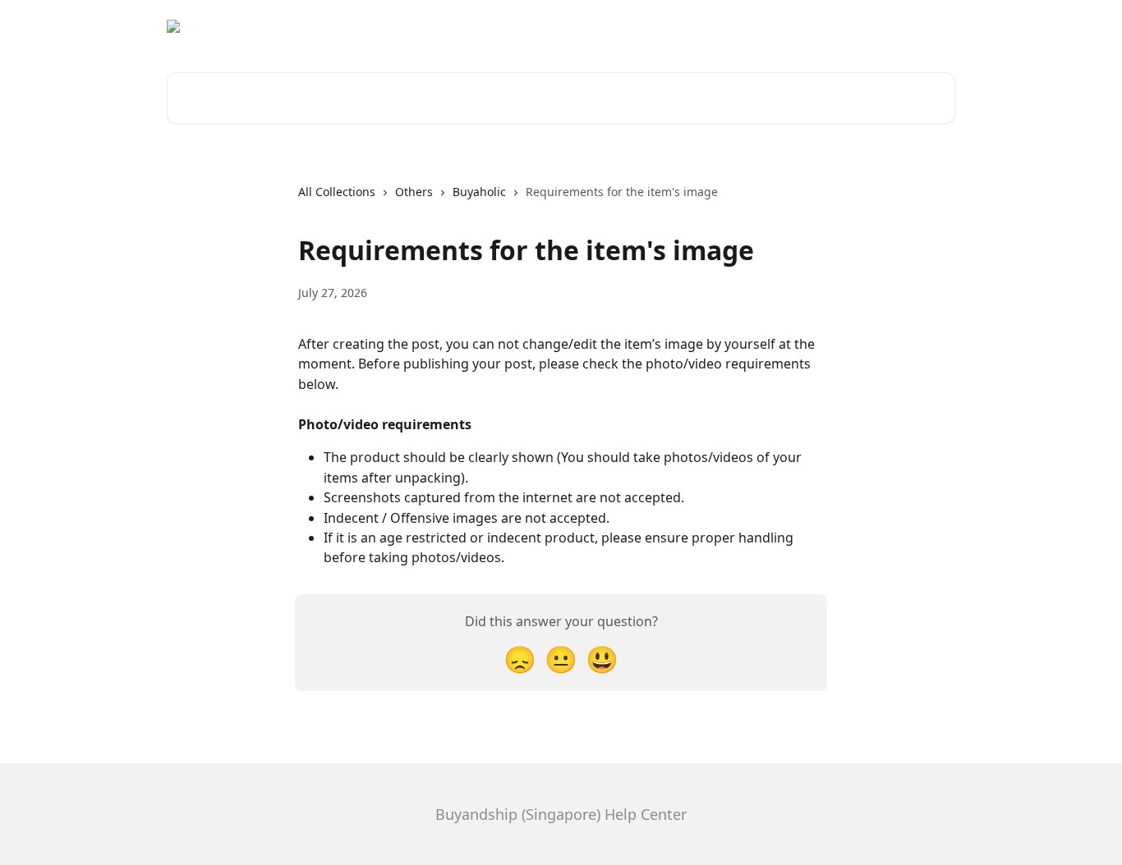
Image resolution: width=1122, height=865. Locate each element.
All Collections (336, 191)
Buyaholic (479, 191)
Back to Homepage (891, 26)
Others (414, 191)
